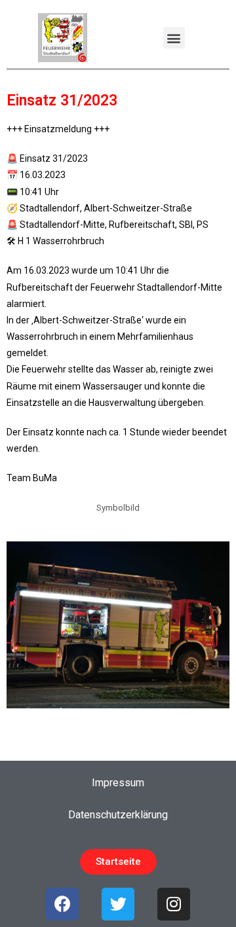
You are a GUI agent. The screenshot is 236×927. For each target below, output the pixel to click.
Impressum (118, 782)
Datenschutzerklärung (118, 815)
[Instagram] (173, 904)
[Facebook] (62, 904)
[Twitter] (118, 904)
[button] (174, 37)
